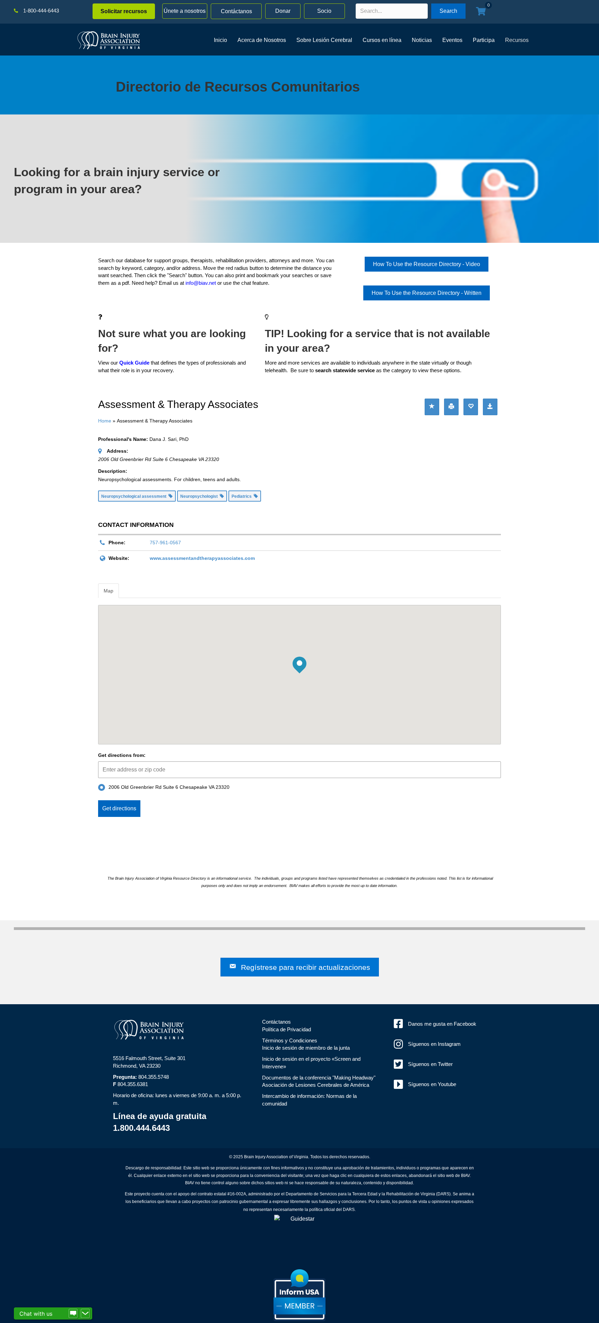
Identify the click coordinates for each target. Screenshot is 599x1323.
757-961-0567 (165, 542)
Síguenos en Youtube (432, 1084)
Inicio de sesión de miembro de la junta (306, 1048)
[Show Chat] (73, 1313)
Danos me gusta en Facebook (442, 1024)
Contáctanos (276, 1022)
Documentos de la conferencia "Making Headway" (318, 1078)
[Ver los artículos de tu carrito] (481, 12)
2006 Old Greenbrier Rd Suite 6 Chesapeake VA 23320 (168, 787)
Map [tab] (108, 591)
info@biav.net (200, 283)
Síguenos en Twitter (430, 1064)
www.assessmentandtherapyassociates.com (202, 558)
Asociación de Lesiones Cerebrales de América (315, 1085)
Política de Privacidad (286, 1029)
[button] (124, 11)
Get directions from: (122, 755)
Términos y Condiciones (289, 1040)
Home (104, 421)
